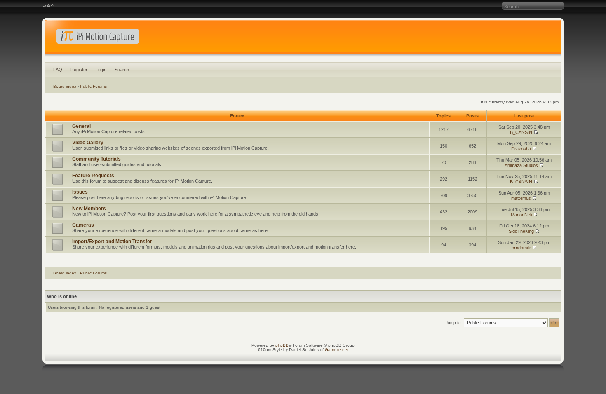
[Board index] (303, 39)
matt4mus (521, 198)
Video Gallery (87, 142)
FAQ (57, 69)
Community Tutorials (96, 159)
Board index (64, 86)
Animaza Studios (521, 165)
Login (101, 69)
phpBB (282, 345)
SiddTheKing (521, 231)
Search (122, 69)
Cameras (83, 225)
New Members (89, 208)
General (81, 126)
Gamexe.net (336, 349)
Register (78, 69)
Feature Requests (93, 175)
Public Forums (93, 86)
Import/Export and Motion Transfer (112, 241)
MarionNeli (521, 214)
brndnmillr (521, 247)
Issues (80, 192)
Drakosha (521, 148)
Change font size (48, 6)
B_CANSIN (521, 132)
